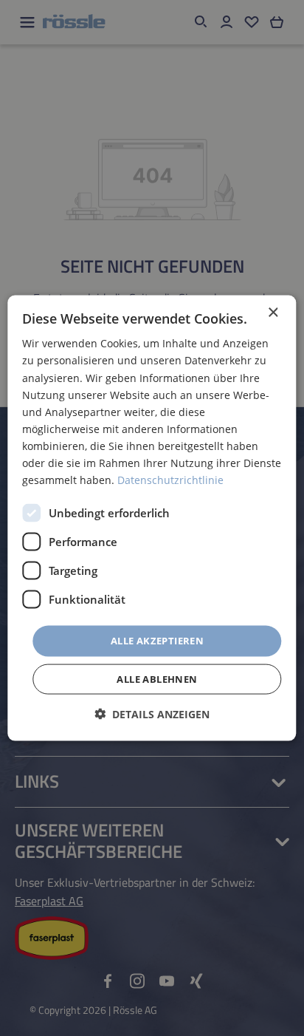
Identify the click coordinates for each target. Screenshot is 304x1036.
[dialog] (151, 518)
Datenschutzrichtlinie (170, 480)
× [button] (272, 312)
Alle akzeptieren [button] (157, 640)
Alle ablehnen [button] (157, 678)
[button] (152, 713)
